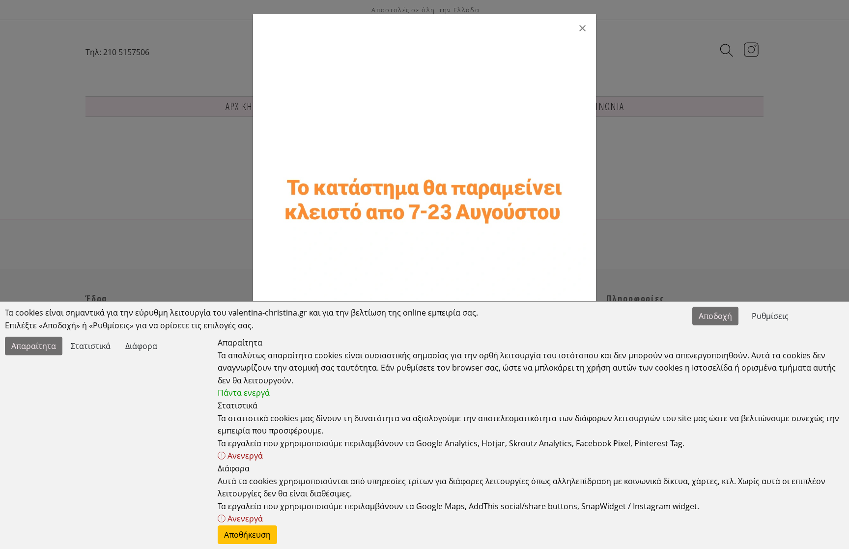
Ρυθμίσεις (770, 316)
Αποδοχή (715, 316)
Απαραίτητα (33, 346)
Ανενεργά (244, 455)
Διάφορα (141, 346)
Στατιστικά (91, 346)
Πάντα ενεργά (244, 392)
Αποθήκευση (247, 534)
